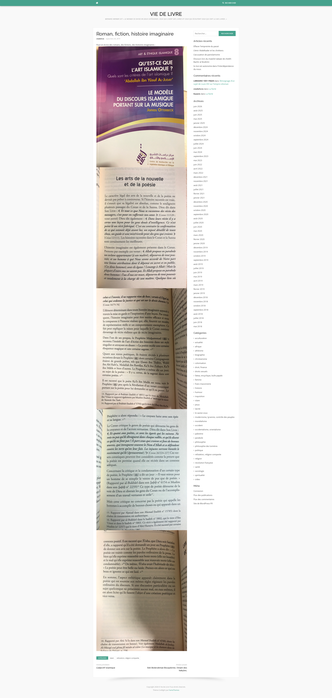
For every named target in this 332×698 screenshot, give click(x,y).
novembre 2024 (200, 131)
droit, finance (201, 367)
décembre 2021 (200, 177)
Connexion (198, 491)
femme (198, 379)
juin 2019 (197, 272)
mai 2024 (197, 152)
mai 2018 (197, 326)
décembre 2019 (200, 247)
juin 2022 (197, 164)
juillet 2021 (198, 189)
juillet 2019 (198, 268)
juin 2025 (197, 114)
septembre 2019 (200, 260)
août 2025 (198, 110)
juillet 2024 (198, 143)
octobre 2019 (199, 256)
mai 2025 (197, 119)
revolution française (204, 462)
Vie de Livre (166, 14)
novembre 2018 (200, 301)
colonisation (200, 363)
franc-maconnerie (203, 384)
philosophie (200, 442)
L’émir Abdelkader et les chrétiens (208, 50)
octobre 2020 (199, 210)
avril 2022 (198, 168)
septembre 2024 (200, 139)
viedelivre (100, 39)
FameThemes (174, 690)
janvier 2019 (199, 293)
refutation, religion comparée (128, 658)
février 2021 (199, 193)
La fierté (212, 89)
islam (112, 658)
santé (197, 467)
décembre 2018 (200, 297)
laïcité (197, 408)
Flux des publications (202, 495)
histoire (198, 388)
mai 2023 (197, 160)
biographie (200, 354)
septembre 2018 (200, 309)
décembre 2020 (200, 202)
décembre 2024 (200, 127)
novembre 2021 (200, 181)
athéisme (199, 350)
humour (198, 392)
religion (198, 458)
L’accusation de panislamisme (206, 54)
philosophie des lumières (206, 446)
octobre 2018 (199, 305)
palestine (199, 433)
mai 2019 (197, 276)
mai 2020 (197, 231)
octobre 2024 (199, 135)
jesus (197, 404)
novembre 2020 (200, 206)
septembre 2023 (200, 156)
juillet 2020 (198, 222)
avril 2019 (198, 280)
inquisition (200, 396)
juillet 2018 (198, 318)
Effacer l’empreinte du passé (206, 46)
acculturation (201, 338)
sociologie (199, 471)
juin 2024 (197, 148)
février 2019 (199, 289)
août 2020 (198, 218)
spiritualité (200, 475)
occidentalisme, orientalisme (208, 429)
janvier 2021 (199, 197)
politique (199, 450)
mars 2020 (198, 235)
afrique (198, 346)
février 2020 (199, 239)
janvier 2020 (199, 243)
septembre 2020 (200, 214)
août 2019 (198, 264)
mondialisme (201, 421)
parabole (199, 437)
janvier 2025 (199, 123)
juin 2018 (197, 322)
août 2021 (198, 185)
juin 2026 (197, 106)
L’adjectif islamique (105, 668)
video (197, 479)
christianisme (201, 359)
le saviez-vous (201, 413)
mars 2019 (198, 285)
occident (199, 425)
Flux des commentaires (203, 499)
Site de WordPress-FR (203, 503)
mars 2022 (198, 172)
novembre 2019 (200, 251)
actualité (199, 342)
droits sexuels (201, 371)
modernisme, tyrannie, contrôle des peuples (214, 417)
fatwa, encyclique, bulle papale (208, 375)
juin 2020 (197, 226)
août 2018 (198, 314)
